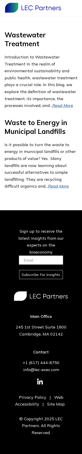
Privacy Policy (32, 397)
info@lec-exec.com (41, 369)
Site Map (56, 404)
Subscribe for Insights (41, 274)
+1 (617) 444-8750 (41, 362)
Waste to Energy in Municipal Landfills (36, 127)
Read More (62, 105)
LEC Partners (33, 7)
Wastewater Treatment (25, 39)
